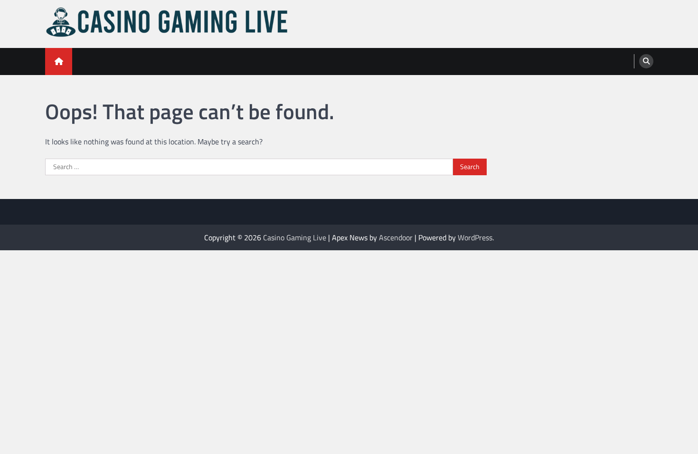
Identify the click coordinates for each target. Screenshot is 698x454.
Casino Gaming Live (294, 237)
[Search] (646, 61)
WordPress (475, 237)
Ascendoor (396, 237)
